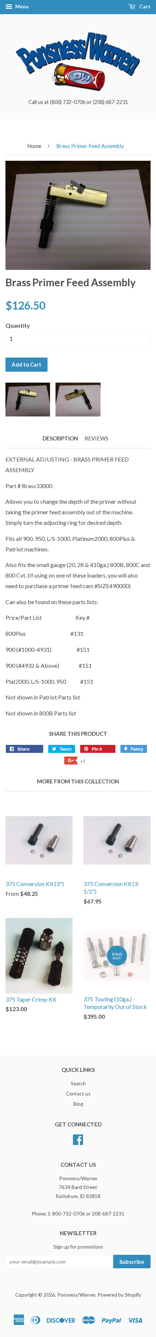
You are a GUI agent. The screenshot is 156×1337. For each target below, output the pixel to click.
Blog (78, 1104)
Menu (21, 6)
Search (78, 1083)
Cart (144, 6)
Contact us (78, 1094)
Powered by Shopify (119, 1295)
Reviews (96, 438)
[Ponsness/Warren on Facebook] (78, 1138)
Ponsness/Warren (76, 1295)
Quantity (17, 325)
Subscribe (131, 1261)
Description (60, 438)
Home (34, 146)
